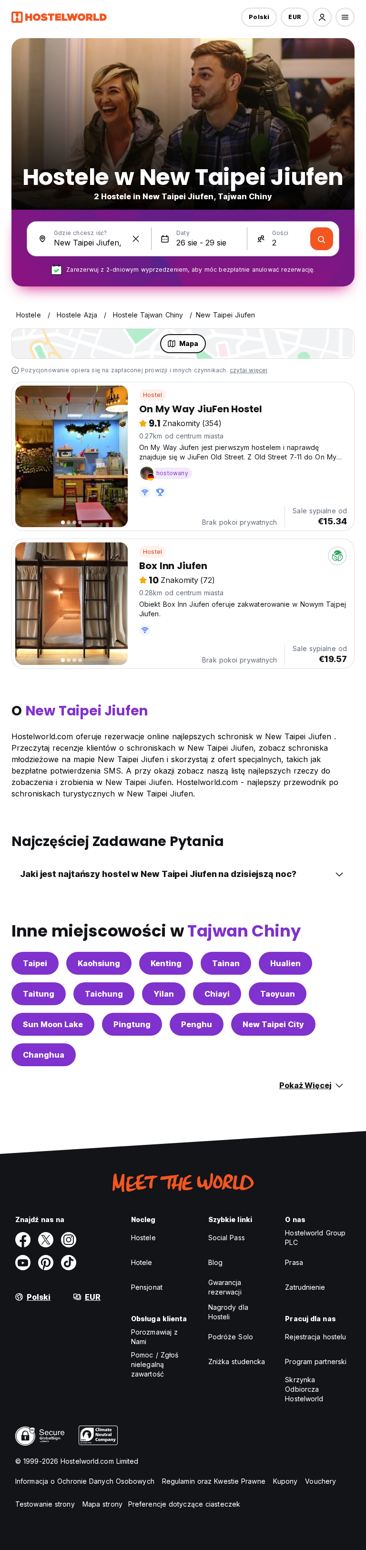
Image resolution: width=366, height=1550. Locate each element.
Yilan (163, 994)
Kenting (166, 963)
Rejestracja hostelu (315, 1337)
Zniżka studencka (236, 1361)
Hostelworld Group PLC (315, 1237)
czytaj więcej (249, 370)
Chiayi (217, 994)
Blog (215, 1262)
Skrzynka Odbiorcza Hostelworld (304, 1389)
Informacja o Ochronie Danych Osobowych (84, 1481)
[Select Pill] (322, 17)
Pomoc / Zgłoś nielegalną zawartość (154, 1364)
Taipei (35, 963)
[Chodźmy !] (321, 238)
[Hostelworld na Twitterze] (45, 1239)
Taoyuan (277, 994)
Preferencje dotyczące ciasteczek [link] (184, 1504)
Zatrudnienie (305, 1287)
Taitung (38, 994)
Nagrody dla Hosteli (228, 1312)
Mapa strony (102, 1504)
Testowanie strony (45, 1504)
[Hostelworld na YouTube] (22, 1262)
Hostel (152, 394)
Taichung (104, 994)
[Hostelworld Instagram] (68, 1239)
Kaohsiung (99, 963)
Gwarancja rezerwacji (225, 1287)
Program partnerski (315, 1361)
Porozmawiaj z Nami (154, 1337)
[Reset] (135, 238)
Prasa (294, 1262)
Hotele (141, 1262)
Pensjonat (147, 1287)
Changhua (43, 1055)
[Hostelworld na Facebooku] (22, 1239)
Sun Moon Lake (53, 1024)
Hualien (285, 963)
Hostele (143, 1238)
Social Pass (226, 1238)
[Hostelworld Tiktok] (68, 1262)
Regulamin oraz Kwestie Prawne (213, 1481)
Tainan (226, 963)
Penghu (196, 1024)
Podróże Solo (230, 1337)
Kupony (285, 1481)
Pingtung (132, 1024)
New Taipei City (273, 1024)
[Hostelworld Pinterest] (45, 1262)
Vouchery (320, 1481)
